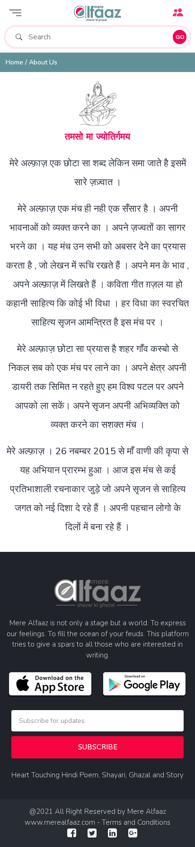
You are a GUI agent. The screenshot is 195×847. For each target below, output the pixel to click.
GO (180, 37)
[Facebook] (71, 834)
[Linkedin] (112, 834)
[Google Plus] (132, 834)
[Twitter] (92, 834)
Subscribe (97, 747)
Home (14, 62)
